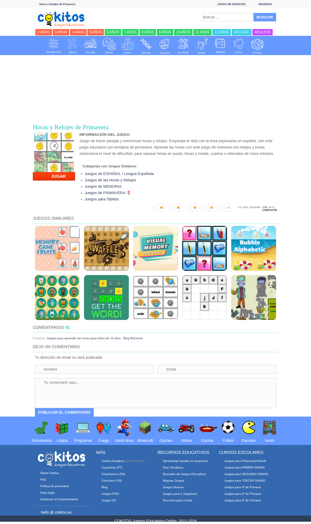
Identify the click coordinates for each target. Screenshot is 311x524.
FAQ (43, 479)
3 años (61, 32)
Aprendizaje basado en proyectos (185, 461)
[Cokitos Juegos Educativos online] (63, 19)
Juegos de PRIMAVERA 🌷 (108, 193)
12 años (222, 32)
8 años (148, 32)
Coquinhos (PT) (112, 467)
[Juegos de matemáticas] (53, 46)
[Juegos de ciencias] (146, 46)
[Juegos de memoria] (220, 46)
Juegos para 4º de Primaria (242, 487)
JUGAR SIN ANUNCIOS (231, 4)
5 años (95, 32)
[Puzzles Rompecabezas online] (239, 46)
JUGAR (56, 176)
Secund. (241, 32)
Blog (104, 487)
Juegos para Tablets (102, 199)
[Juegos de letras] (127, 46)
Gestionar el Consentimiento (59, 499)
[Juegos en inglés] (109, 46)
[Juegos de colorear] (183, 46)
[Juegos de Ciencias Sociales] (164, 46)
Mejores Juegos (173, 480)
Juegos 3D (109, 500)
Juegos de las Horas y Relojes (110, 180)
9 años (165, 32)
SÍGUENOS (265, 4)
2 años (43, 32)
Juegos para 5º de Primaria (242, 493)
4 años (78, 32)
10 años (183, 32)
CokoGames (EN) (113, 474)
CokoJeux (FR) (112, 480)
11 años (202, 32)
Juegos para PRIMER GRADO (244, 467)
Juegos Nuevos (173, 487)
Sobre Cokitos (49, 473)
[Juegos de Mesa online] (257, 46)
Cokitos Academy (113, 461)
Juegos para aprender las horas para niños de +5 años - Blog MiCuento (95, 338)
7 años (130, 32)
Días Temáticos (173, 467)
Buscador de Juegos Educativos (184, 474)
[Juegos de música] (202, 46)
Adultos (263, 32)
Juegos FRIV (110, 493)
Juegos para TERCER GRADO (245, 480)
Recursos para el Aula (177, 500)
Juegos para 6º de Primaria (242, 500)
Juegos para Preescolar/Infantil (245, 461)
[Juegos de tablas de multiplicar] (72, 46)
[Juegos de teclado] (90, 46)
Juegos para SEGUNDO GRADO (246, 474)
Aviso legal (47, 492)
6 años (113, 32)
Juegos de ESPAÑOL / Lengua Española (119, 174)
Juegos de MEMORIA (103, 186)
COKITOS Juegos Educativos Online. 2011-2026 (155, 521)
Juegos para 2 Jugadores (180, 493)
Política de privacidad (54, 486)
